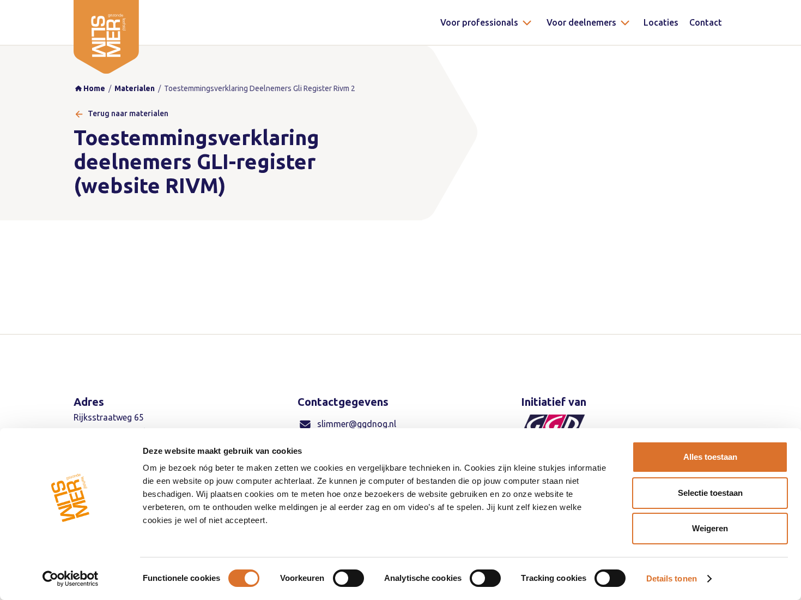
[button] (487, 22)
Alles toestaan (710, 456)
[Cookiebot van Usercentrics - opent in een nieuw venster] (70, 579)
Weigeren (710, 528)
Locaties (661, 22)
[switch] (348, 578)
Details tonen (671, 578)
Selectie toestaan (710, 492)
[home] (106, 37)
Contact (705, 22)
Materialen (134, 88)
